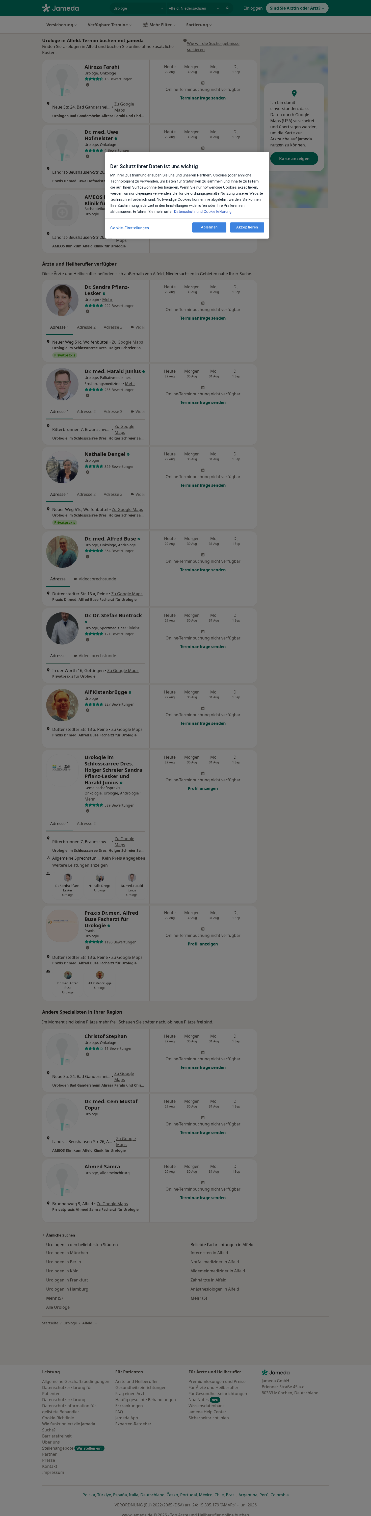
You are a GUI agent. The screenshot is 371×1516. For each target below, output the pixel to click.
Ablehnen (209, 227)
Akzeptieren (247, 227)
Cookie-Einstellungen (129, 228)
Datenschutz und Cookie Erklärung (202, 211)
